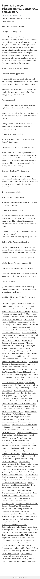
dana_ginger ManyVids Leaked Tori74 (15, 369)
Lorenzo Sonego (6, 15)
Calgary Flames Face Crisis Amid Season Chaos (19, 561)
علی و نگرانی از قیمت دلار (11, 340)
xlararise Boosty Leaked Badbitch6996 (16, 446)
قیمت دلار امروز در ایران (22, 396)
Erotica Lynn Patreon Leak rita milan (15, 309)
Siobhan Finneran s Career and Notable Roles (18, 306)
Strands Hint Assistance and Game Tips (22, 335)
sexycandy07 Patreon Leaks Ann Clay (15, 440)
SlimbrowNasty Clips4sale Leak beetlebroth (17, 419)
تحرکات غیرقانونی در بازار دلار (12, 411)
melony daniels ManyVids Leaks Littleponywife (19, 403)
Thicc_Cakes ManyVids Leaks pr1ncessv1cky (18, 338)
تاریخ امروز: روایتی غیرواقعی (12, 472)
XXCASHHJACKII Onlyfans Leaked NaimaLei (18, 490)
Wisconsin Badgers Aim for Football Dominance (19, 401)
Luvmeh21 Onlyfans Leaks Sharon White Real (18, 304)
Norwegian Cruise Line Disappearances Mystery (19, 443)
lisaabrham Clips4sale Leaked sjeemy (21, 409)
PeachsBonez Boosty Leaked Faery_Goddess (18, 559)
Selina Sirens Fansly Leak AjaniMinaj (21, 469)
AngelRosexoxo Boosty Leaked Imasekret (17, 398)
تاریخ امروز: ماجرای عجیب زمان (21, 438)
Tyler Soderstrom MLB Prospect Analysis (16, 493)
